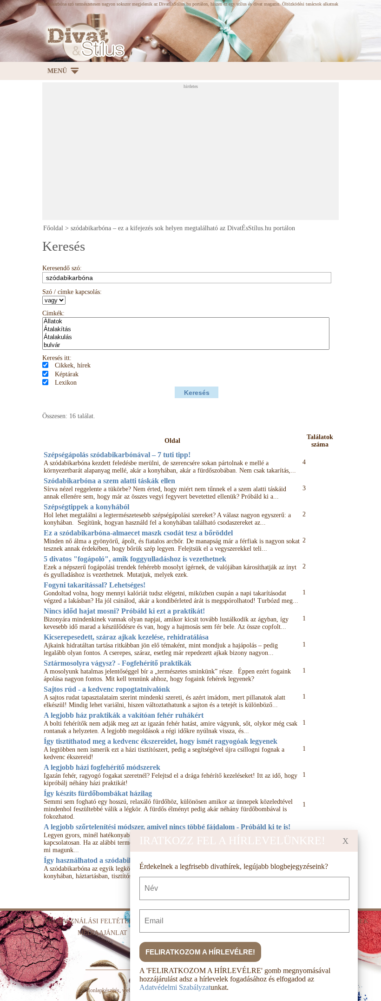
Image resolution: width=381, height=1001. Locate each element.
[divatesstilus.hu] (83, 42)
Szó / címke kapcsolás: (72, 291)
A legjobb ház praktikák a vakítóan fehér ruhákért (124, 715)
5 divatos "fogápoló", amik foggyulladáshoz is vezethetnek (135, 558)
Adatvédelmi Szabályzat (174, 987)
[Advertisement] (211, 154)
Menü (57, 70)
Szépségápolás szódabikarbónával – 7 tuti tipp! (117, 454)
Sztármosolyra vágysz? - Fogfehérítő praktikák (117, 663)
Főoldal (53, 228)
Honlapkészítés (102, 990)
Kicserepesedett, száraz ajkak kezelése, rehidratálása (126, 637)
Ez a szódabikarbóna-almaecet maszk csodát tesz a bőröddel (138, 532)
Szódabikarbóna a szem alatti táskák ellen (109, 480)
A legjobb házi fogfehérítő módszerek (102, 767)
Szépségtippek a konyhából (86, 506)
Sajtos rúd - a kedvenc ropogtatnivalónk (107, 689)
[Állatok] (186, 322)
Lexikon (66, 382)
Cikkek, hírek (73, 365)
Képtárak (67, 374)
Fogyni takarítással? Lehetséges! (94, 585)
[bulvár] (186, 345)
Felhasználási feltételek (93, 921)
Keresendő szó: (62, 268)
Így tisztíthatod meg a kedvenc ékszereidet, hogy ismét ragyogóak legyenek (160, 741)
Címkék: (53, 313)
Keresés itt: (57, 357)
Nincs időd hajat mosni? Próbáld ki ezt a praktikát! (124, 611)
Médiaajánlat (102, 932)
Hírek (358, 921)
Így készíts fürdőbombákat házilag (98, 793)
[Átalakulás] (186, 337)
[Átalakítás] (186, 330)
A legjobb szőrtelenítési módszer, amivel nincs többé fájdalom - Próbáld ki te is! (167, 826)
